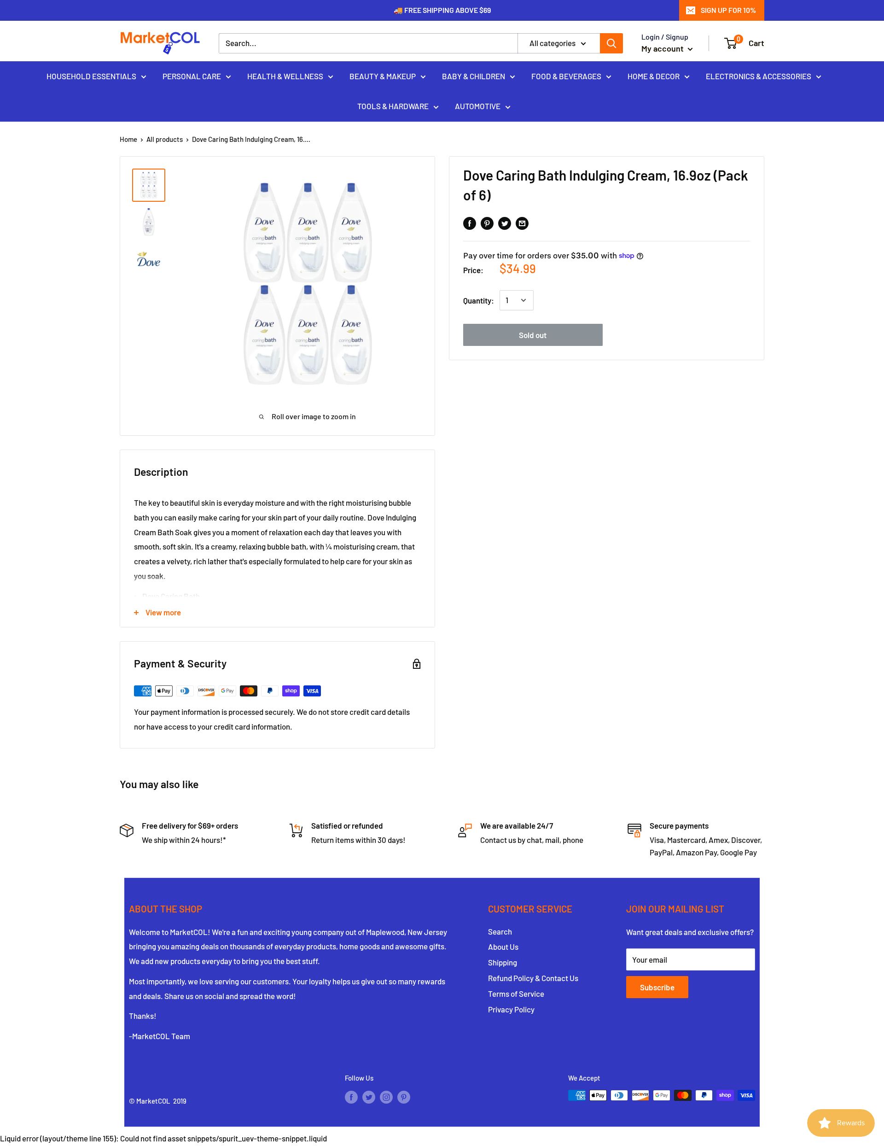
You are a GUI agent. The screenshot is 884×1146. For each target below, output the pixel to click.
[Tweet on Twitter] (504, 222)
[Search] (611, 43)
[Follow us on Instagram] (386, 1097)
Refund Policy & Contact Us (533, 977)
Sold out (533, 334)
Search (500, 931)
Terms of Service (516, 993)
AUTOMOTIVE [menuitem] (477, 106)
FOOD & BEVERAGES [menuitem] (566, 75)
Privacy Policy (511, 1009)
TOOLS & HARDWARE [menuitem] (393, 106)
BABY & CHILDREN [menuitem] (473, 75)
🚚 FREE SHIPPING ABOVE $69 (442, 10)
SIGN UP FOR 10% (728, 10)
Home (128, 139)
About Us (503, 946)
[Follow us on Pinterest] (403, 1097)
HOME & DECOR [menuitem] (654, 75)
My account (663, 48)
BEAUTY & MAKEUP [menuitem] (382, 75)
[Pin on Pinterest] (487, 222)
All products (164, 139)
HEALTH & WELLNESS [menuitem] (285, 75)
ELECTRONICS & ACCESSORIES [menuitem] (758, 75)
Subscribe (657, 987)
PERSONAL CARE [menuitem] (192, 75)
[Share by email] (522, 222)
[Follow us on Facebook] (351, 1097)
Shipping (502, 962)
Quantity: (478, 299)
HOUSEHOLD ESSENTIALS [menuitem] (91, 75)
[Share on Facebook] (469, 222)
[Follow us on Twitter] (368, 1097)
